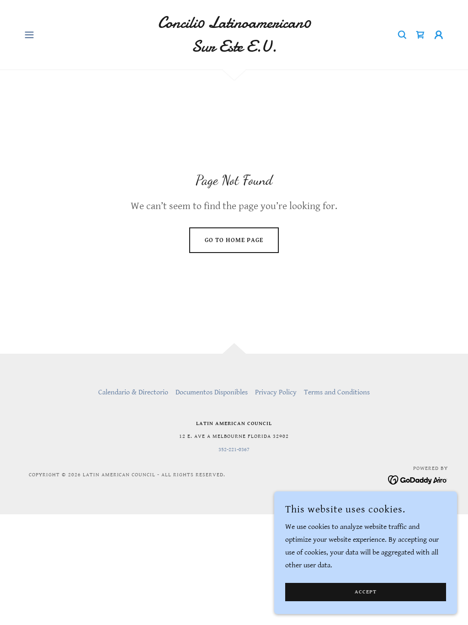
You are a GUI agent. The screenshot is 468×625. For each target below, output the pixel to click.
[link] (234, 49)
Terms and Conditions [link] (337, 392)
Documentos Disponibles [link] (212, 392)
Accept (366, 592)
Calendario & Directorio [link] (133, 392)
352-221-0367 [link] (234, 450)
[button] (29, 35)
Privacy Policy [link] (276, 392)
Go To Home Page (234, 240)
